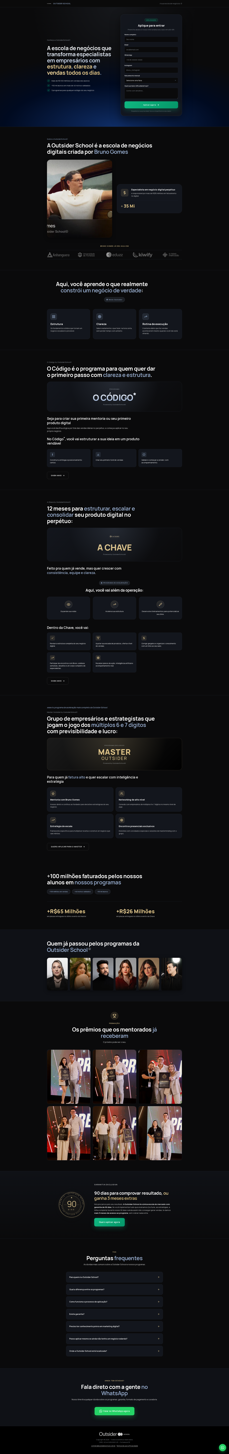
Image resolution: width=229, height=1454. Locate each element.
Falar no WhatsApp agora (116, 1411)
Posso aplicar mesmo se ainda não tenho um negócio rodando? (98, 1338)
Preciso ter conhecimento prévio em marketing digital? (94, 1326)
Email (126, 45)
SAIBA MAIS (58, 475)
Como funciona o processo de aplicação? (88, 1301)
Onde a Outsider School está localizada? (88, 1351)
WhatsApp (128, 55)
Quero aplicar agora (109, 1222)
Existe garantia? (76, 1314)
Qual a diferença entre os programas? (86, 1289)
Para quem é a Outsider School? (84, 1277)
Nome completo (130, 35)
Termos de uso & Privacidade (127, 1446)
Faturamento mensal (132, 76)
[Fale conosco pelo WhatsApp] (222, 1447)
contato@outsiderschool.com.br (103, 1446)
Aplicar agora (149, 105)
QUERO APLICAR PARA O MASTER (68, 846)
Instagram (128, 65)
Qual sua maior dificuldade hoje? (137, 86)
